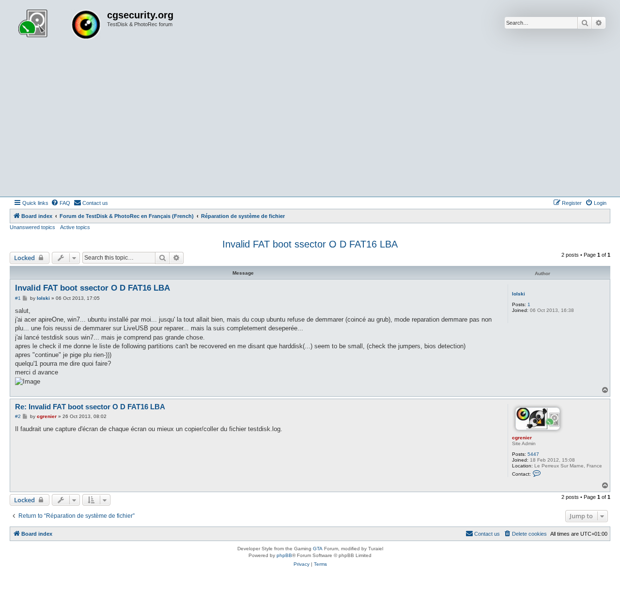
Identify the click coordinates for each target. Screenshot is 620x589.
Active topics (75, 227)
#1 (18, 298)
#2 (18, 416)
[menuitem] (60, 203)
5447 (533, 454)
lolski (518, 293)
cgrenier (522, 437)
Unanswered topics (32, 227)
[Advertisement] (310, 124)
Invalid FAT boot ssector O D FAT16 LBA (310, 244)
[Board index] (59, 25)
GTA (318, 548)
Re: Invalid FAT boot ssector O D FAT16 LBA (90, 407)
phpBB (284, 555)
